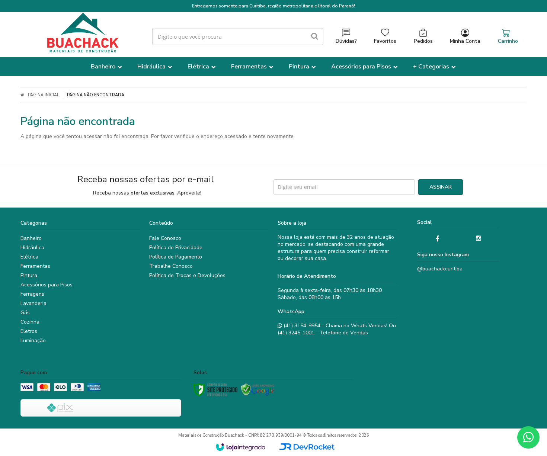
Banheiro (31, 238)
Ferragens (32, 294)
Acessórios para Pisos (46, 284)
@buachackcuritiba (440, 268)
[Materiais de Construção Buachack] (81, 33)
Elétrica (29, 256)
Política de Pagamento (175, 256)
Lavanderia (33, 303)
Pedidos (423, 41)
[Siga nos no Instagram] (478, 238)
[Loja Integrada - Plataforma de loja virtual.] (240, 447)
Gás (25, 312)
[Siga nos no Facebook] (437, 239)
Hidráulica (32, 247)
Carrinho (508, 41)
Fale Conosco (165, 238)
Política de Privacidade (175, 247)
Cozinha (29, 321)
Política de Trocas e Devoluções (187, 275)
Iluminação (33, 340)
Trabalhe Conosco (171, 266)
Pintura (28, 275)
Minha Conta (465, 41)
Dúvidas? (346, 41)
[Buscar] (314, 36)
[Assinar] (440, 187)
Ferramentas (35, 266)
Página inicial (43, 95)
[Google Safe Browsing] (258, 389)
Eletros (28, 331)
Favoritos (385, 41)
